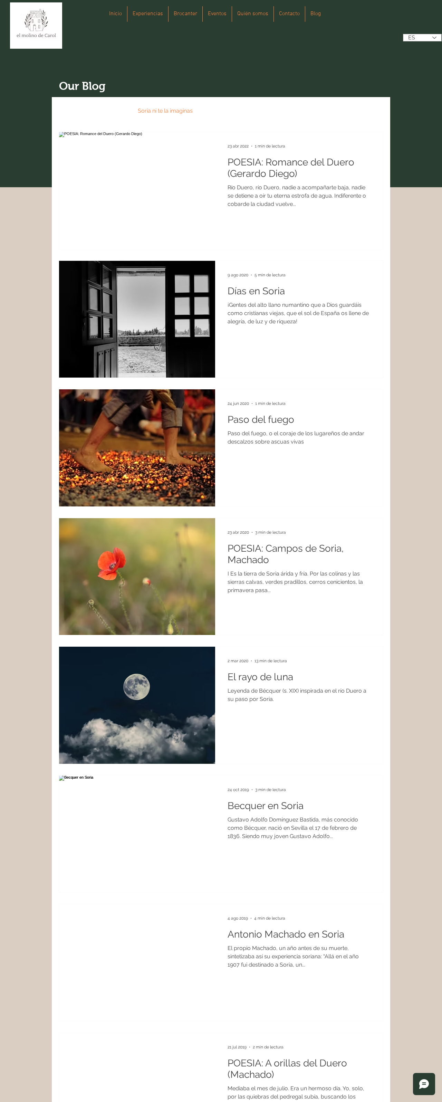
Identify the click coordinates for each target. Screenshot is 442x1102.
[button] (374, 111)
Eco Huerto (109, 110)
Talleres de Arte (274, 110)
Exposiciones (223, 110)
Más (312, 110)
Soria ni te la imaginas (165, 110)
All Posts (70, 110)
